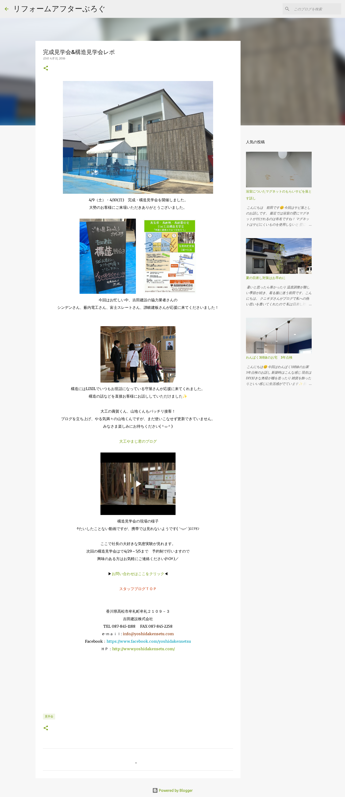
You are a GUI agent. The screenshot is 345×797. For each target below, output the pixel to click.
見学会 (49, 716)
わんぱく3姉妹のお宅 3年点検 (271, 357)
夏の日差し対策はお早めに (265, 278)
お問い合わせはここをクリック (138, 573)
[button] (46, 68)
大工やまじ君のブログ (138, 441)
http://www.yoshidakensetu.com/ (143, 648)
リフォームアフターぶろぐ (59, 8)
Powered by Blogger (175, 790)
